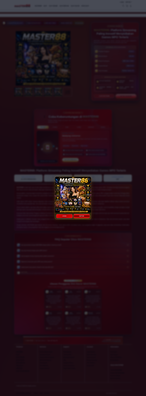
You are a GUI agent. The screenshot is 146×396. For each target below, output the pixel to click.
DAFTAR (81, 216)
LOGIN (64, 216)
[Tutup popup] (88, 179)
